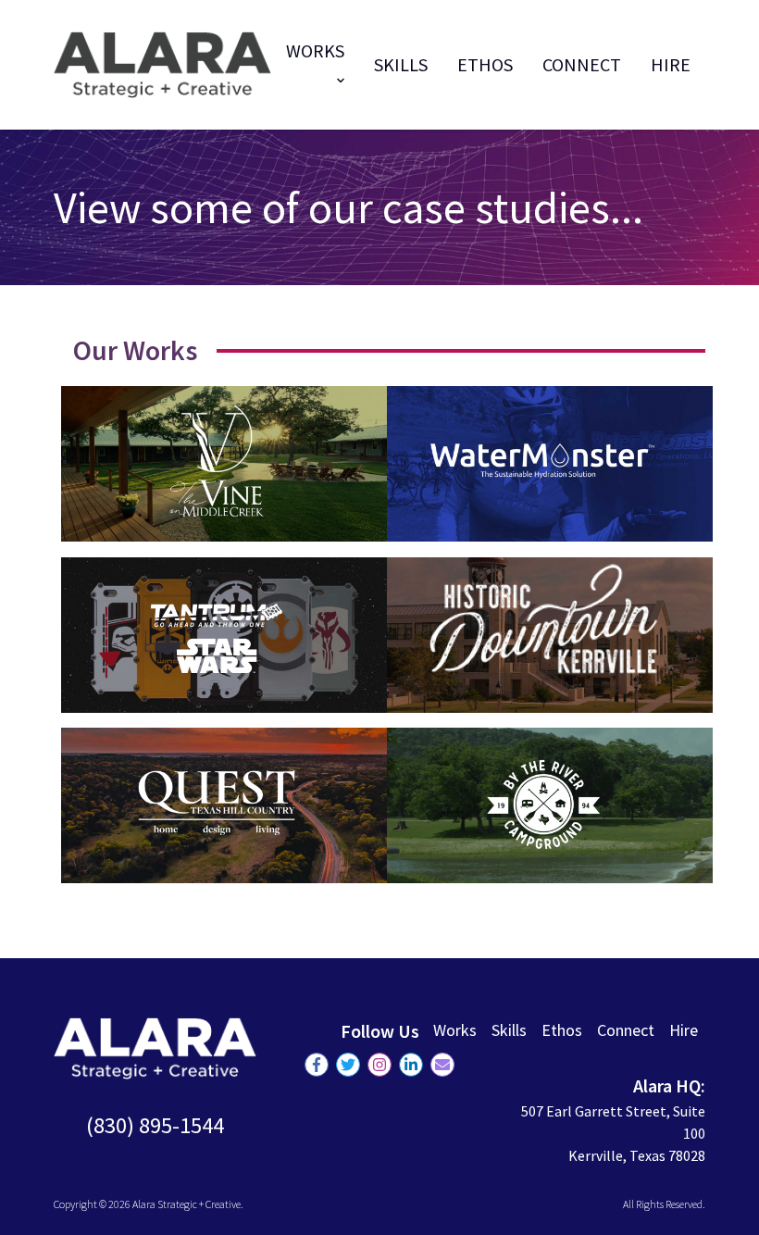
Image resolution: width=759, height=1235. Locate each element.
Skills (401, 64)
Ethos (485, 64)
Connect (581, 64)
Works (455, 1030)
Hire (671, 64)
